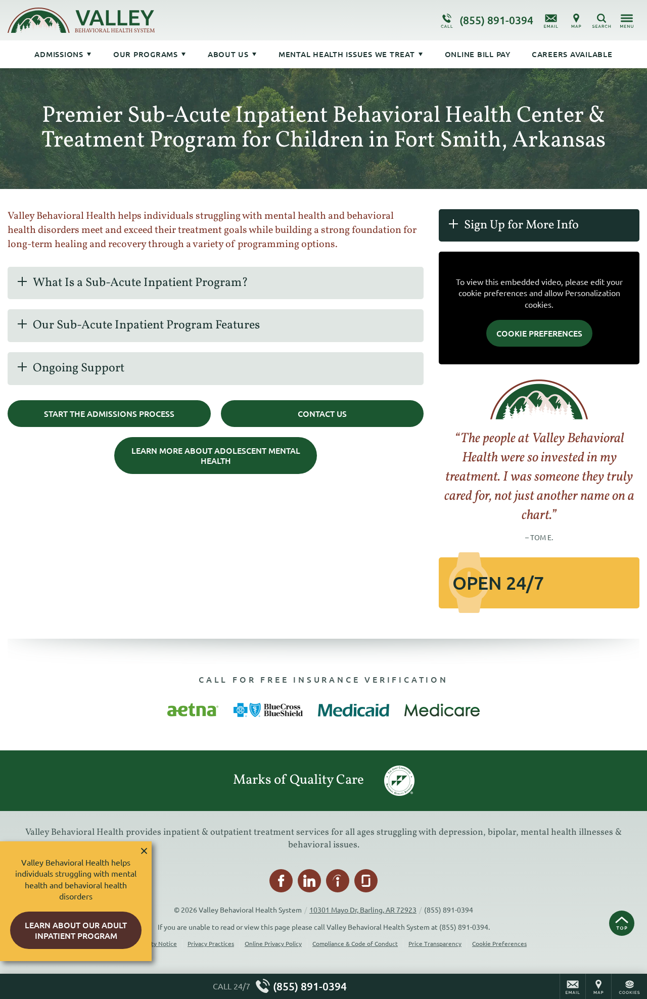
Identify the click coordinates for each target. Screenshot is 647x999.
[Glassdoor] (366, 881)
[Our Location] (576, 20)
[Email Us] (551, 20)
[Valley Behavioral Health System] (159, 20)
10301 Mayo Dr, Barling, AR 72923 (363, 909)
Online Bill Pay (478, 54)
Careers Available (572, 54)
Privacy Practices (211, 943)
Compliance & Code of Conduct (355, 943)
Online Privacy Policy (273, 943)
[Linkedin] (309, 881)
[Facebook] (281, 881)
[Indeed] (338, 881)
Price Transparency (434, 943)
